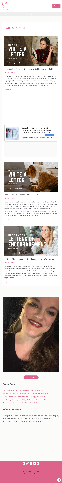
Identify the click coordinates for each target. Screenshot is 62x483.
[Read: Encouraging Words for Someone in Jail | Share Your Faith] (31, 51)
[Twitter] (27, 463)
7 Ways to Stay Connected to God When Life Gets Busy (21, 403)
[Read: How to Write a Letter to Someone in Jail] (31, 176)
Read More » (8, 90)
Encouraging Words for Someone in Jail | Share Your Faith (28, 69)
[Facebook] (23, 463)
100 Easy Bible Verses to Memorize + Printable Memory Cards (23, 390)
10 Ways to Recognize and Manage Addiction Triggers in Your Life (24, 397)
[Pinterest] (34, 463)
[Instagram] (31, 463)
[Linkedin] (38, 463)
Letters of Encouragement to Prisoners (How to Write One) (29, 259)
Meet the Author (31, 377)
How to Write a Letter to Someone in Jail (21, 195)
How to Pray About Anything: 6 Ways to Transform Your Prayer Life (25, 400)
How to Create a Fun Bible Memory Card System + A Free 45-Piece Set (26, 393)
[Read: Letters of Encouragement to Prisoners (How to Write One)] (31, 241)
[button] (31, 14)
